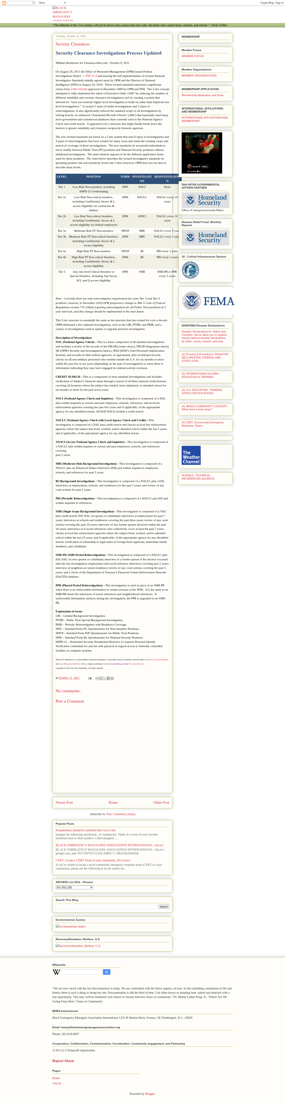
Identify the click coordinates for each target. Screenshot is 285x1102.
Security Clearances (73, 44)
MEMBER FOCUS (193, 56)
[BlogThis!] (101, 678)
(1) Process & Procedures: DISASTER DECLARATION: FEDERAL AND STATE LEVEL (205, 357)
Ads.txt (56, 1083)
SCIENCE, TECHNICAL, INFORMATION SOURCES (198, 477)
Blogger (150, 1093)
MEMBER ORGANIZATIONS (199, 75)
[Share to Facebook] (108, 678)
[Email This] (97, 678)
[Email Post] (89, 677)
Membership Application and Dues (203, 95)
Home (113, 802)
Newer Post (64, 802)
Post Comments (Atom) (120, 814)
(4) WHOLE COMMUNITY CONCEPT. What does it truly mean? (205, 408)
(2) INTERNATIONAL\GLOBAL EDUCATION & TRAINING (200, 375)
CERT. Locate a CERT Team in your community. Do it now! (93, 860)
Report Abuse (63, 1061)
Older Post (161, 802)
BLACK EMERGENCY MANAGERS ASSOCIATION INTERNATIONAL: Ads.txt (109, 845)
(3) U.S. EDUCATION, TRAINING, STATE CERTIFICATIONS (202, 391)
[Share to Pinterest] (112, 678)
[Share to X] (105, 678)
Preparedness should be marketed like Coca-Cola (86, 830)
